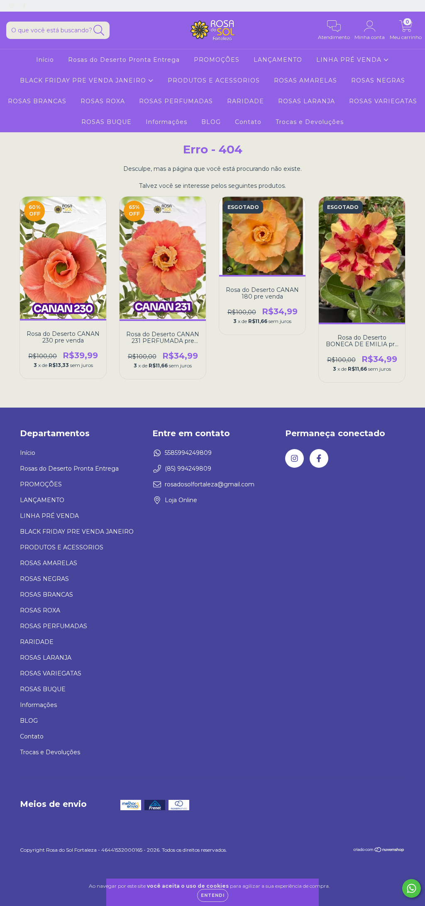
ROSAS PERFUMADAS (176, 101)
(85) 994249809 (188, 468)
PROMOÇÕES (216, 59)
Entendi (213, 895)
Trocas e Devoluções (310, 122)
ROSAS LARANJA (306, 101)
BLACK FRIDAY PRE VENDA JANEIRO (84, 80)
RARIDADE (245, 101)
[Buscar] (99, 30)
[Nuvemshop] (379, 851)
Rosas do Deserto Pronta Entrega (124, 59)
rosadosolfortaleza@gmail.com (209, 484)
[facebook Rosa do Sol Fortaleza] (24, 6)
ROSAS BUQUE (106, 122)
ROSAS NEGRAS (378, 80)
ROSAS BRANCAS (37, 101)
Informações (166, 122)
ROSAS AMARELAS (305, 80)
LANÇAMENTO (278, 59)
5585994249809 (188, 453)
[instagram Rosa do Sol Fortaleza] (12, 6)
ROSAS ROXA (103, 101)
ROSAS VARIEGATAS (383, 101)
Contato (248, 122)
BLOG (211, 122)
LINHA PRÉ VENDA (349, 59)
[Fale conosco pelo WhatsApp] (411, 888)
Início (45, 59)
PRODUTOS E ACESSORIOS (214, 80)
